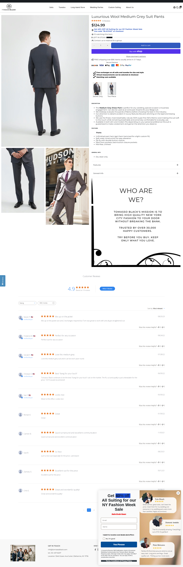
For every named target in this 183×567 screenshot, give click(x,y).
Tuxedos (62, 7)
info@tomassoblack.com (57, 550)
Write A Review (107, 289)
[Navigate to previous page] (84, 510)
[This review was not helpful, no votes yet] (162, 327)
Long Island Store (78, 7)
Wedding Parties (96, 7)
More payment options (136, 56)
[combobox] (27, 303)
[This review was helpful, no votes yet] (158, 327)
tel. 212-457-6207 (54, 553)
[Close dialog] (178, 493)
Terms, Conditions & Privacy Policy (119, 561)
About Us (130, 7)
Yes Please (119, 544)
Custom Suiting (114, 7)
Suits (51, 7)
